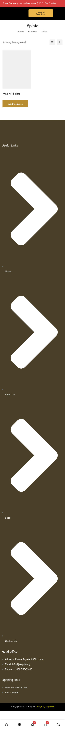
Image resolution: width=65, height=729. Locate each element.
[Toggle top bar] (61, 3)
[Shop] (19, 724)
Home (21, 31)
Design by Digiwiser (45, 707)
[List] (52, 42)
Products (32, 31)
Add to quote (15, 104)
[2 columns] (59, 42)
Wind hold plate (11, 93)
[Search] (58, 724)
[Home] (6, 724)
